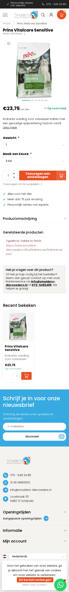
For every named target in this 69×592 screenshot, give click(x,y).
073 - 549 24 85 (56, 4)
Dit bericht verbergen (35, 580)
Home (7, 23)
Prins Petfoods (12, 34)
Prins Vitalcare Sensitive (32, 23)
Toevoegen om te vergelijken (21, 184)
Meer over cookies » (35, 584)
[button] (60, 585)
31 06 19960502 (20, 482)
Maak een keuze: (17, 154)
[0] (61, 14)
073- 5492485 (42, 285)
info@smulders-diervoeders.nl (30, 490)
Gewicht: (11, 138)
